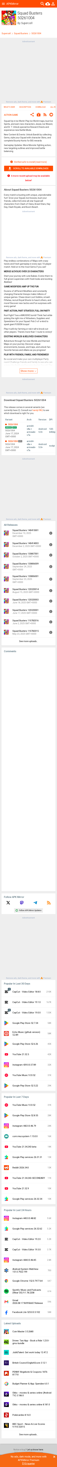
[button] (32, 115)
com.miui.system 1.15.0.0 (25, 1136)
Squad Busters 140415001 (25, 530)
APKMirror (12, 3)
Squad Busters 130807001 (25, 553)
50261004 (13, 424)
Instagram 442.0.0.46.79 (24, 1126)
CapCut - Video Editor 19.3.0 (26, 1249)
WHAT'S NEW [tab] (9, 107)
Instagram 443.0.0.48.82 (24, 1218)
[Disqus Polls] (28, 693)
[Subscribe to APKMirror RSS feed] (49, 904)
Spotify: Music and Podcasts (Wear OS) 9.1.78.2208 (26, 1291)
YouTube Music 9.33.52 (23, 1075)
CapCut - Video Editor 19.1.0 (26, 1002)
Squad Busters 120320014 (25, 589)
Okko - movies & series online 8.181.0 (31, 1404)
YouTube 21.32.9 (20, 1188)
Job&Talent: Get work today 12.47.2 (30, 1352)
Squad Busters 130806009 (25, 563)
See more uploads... (28, 641)
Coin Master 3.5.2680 (22, 1331)
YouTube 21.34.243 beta (24, 1146)
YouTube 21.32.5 (20, 1054)
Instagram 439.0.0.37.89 (24, 1064)
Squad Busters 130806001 (25, 576)
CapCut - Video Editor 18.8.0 (26, 991)
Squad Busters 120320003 (25, 599)
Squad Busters (21, 33)
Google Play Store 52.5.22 (25, 1085)
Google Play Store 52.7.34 (25, 1023)
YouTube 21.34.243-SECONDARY (28, 1178)
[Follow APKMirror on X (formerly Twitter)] (8, 904)
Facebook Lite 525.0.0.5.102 (26, 1312)
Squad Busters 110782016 (25, 620)
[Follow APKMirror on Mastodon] (22, 904)
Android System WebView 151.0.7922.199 (25, 1270)
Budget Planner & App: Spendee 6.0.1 (30, 1383)
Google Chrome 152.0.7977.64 (27, 1281)
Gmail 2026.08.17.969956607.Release (27, 1301)
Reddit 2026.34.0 (20, 1167)
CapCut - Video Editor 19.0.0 (26, 1012)
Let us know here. (35, 1449)
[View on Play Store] (38, 115)
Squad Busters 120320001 (25, 610)
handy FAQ (37, 410)
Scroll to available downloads (30, 168)
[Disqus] (28, 772)
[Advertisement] (28, 71)
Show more (27, 370)
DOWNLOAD (41, 107)
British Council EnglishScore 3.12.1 (29, 1362)
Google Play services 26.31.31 (27, 1157)
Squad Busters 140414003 (25, 543)
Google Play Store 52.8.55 (25, 1115)
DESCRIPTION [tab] (25, 107)
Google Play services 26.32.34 (27, 1199)
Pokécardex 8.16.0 (21, 1415)
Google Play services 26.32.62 (27, 1228)
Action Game (11, 115)
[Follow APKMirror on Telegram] (35, 904)
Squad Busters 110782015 (25, 631)
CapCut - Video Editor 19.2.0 (26, 1239)
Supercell (26, 23)
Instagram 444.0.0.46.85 (24, 1260)
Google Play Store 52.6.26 (25, 1044)
